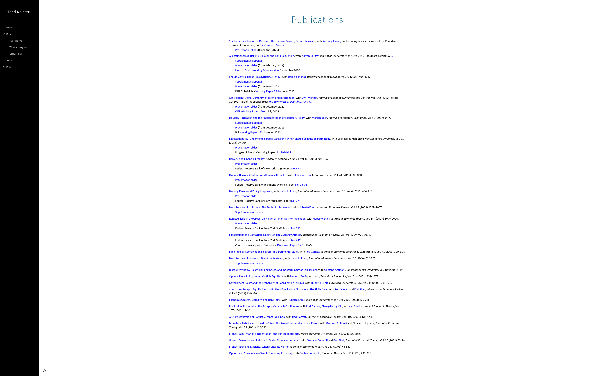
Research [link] (11, 33)
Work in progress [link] (18, 47)
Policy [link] (9, 66)
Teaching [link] (10, 60)
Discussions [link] (15, 53)
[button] (592, 4)
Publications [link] (15, 40)
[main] (317, 19)
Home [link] (9, 27)
